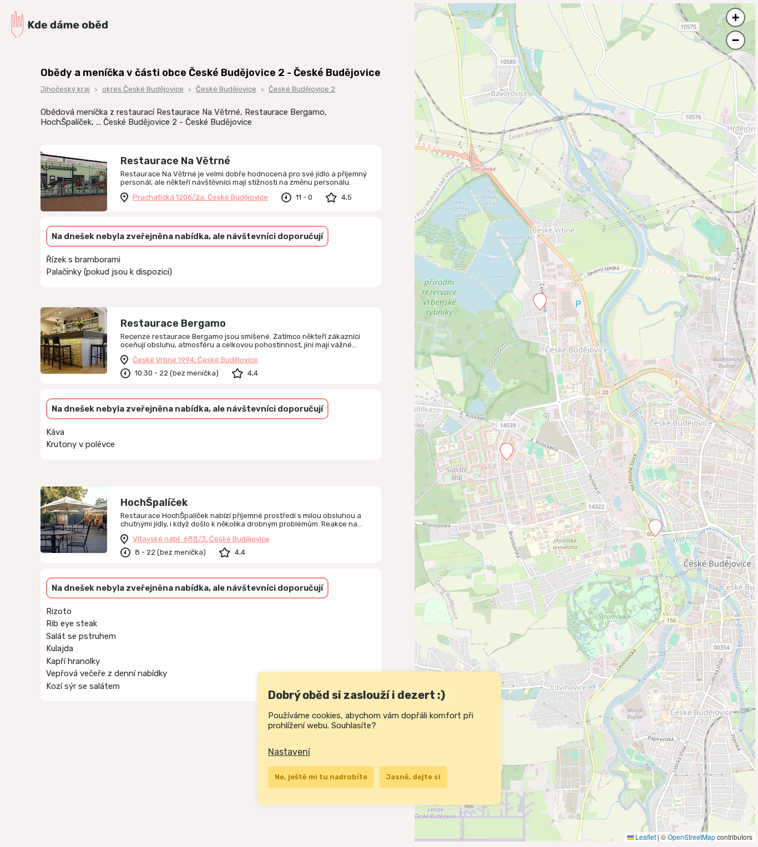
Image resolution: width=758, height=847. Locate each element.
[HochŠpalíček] (74, 519)
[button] (506, 451)
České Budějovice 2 (302, 89)
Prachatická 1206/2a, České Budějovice (200, 197)
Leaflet (645, 836)
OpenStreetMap (691, 836)
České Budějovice (226, 89)
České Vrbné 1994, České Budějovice (195, 360)
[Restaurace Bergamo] (74, 340)
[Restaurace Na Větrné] (74, 178)
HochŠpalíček (154, 502)
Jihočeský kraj (65, 89)
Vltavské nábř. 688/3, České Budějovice (201, 539)
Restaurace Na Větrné (175, 161)
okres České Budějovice (143, 89)
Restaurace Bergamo (173, 323)
